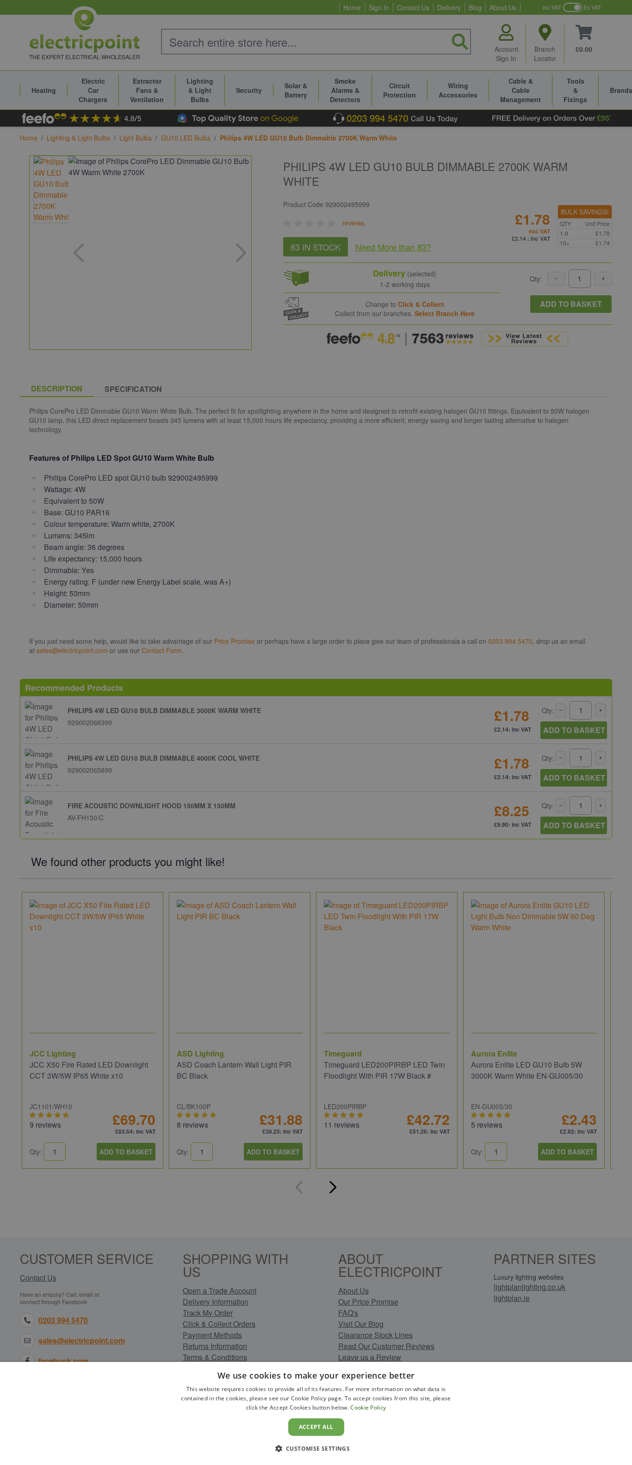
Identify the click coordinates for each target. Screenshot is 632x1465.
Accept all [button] (316, 1427)
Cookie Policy (368, 1407)
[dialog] (316, 1413)
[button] (316, 1448)
